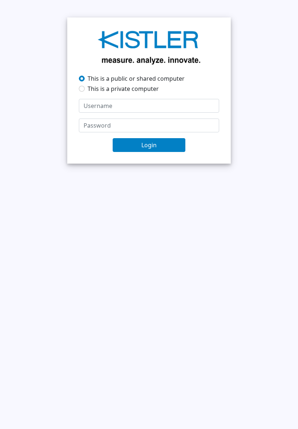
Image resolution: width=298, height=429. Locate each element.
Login (149, 145)
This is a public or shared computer (136, 79)
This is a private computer (123, 89)
